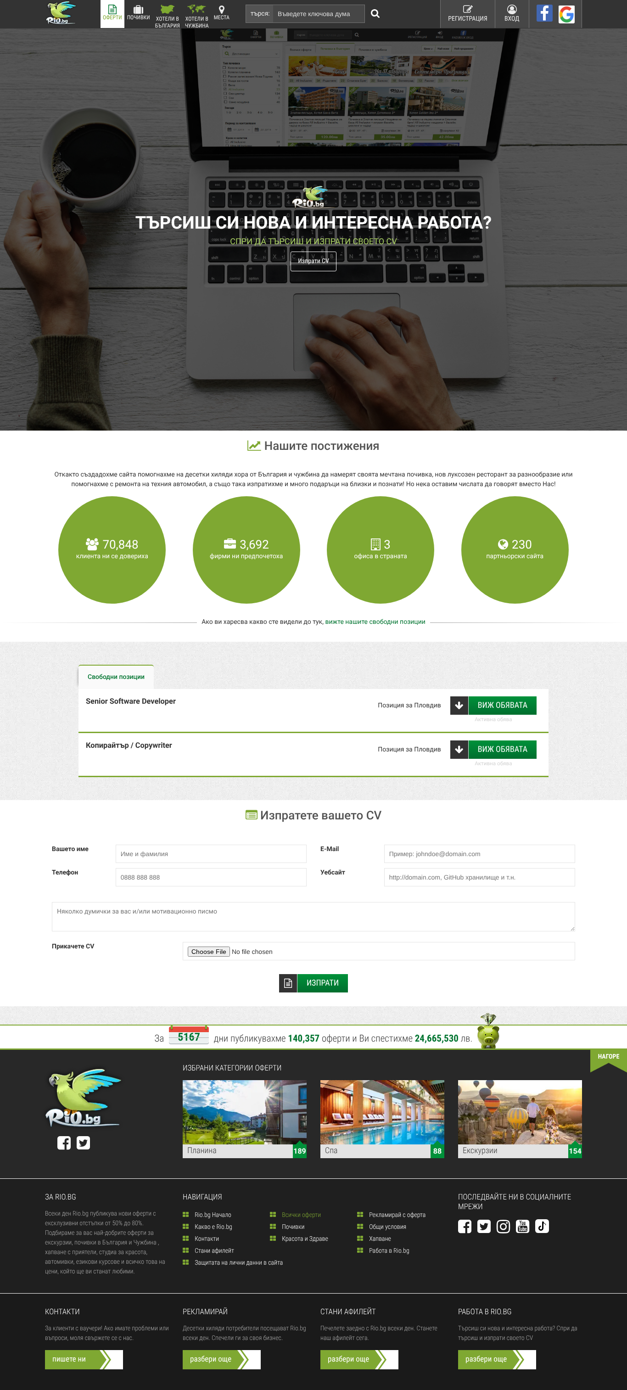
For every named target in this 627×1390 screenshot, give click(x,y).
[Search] (375, 14)
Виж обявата (502, 705)
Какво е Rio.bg (212, 1227)
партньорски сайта (514, 556)
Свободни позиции (116, 677)
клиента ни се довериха (112, 556)
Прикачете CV (73, 946)
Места (222, 17)
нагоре (609, 1056)
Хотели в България (167, 22)
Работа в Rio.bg (388, 1251)
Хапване (379, 1239)
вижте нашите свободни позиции (375, 622)
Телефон (65, 872)
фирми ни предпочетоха (246, 556)
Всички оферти (300, 1215)
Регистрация (467, 18)
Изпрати (323, 983)
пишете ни (69, 1359)
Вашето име (70, 849)
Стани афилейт (213, 1251)
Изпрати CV (313, 261)
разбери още (210, 1359)
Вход (512, 18)
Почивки (138, 17)
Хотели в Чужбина (197, 22)
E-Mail (329, 849)
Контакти (206, 1239)
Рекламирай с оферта (396, 1215)
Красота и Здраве (304, 1239)
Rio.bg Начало (212, 1215)
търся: (260, 13)
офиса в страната (380, 556)
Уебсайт (332, 872)
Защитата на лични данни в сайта (238, 1263)
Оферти (112, 17)
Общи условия (387, 1227)
